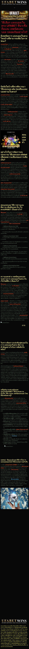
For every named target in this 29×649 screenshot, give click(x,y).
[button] (14, 8)
